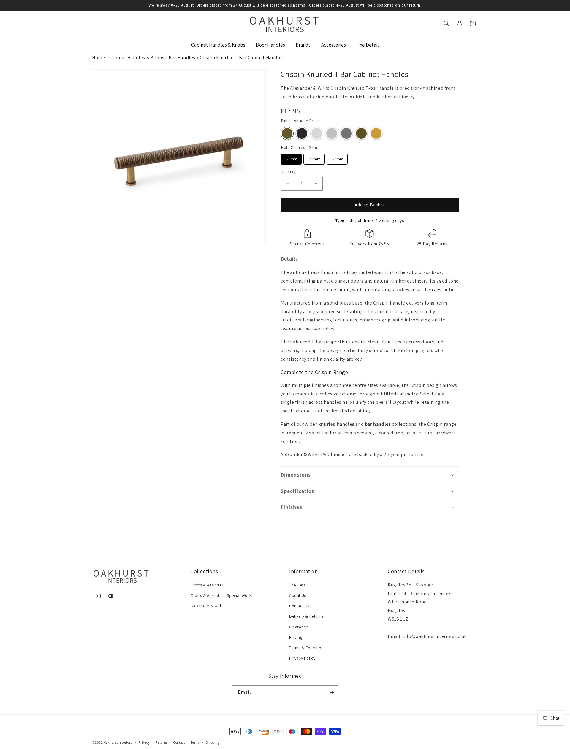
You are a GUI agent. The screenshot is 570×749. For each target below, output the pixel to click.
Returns (161, 742)
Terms (195, 742)
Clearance (298, 627)
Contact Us (299, 605)
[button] (446, 23)
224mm (337, 158)
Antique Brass (287, 133)
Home (98, 57)
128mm (291, 158)
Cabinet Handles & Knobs (136, 57)
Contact (179, 742)
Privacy (144, 742)
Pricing (295, 637)
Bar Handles (182, 57)
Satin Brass (376, 133)
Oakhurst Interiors (118, 742)
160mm (314, 158)
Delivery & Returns (306, 616)
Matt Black (301, 133)
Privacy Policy (302, 658)
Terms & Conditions (307, 647)
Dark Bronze (361, 133)
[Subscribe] (331, 692)
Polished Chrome (316, 133)
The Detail (298, 585)
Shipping (213, 742)
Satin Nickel (346, 133)
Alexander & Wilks (207, 605)
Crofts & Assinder (207, 585)
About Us (297, 595)
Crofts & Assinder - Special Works (222, 595)
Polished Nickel (331, 133)
